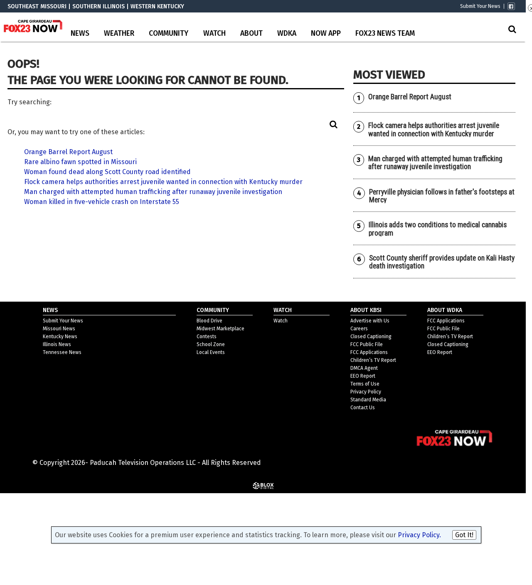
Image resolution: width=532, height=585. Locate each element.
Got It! (464, 535)
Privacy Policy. (419, 535)
